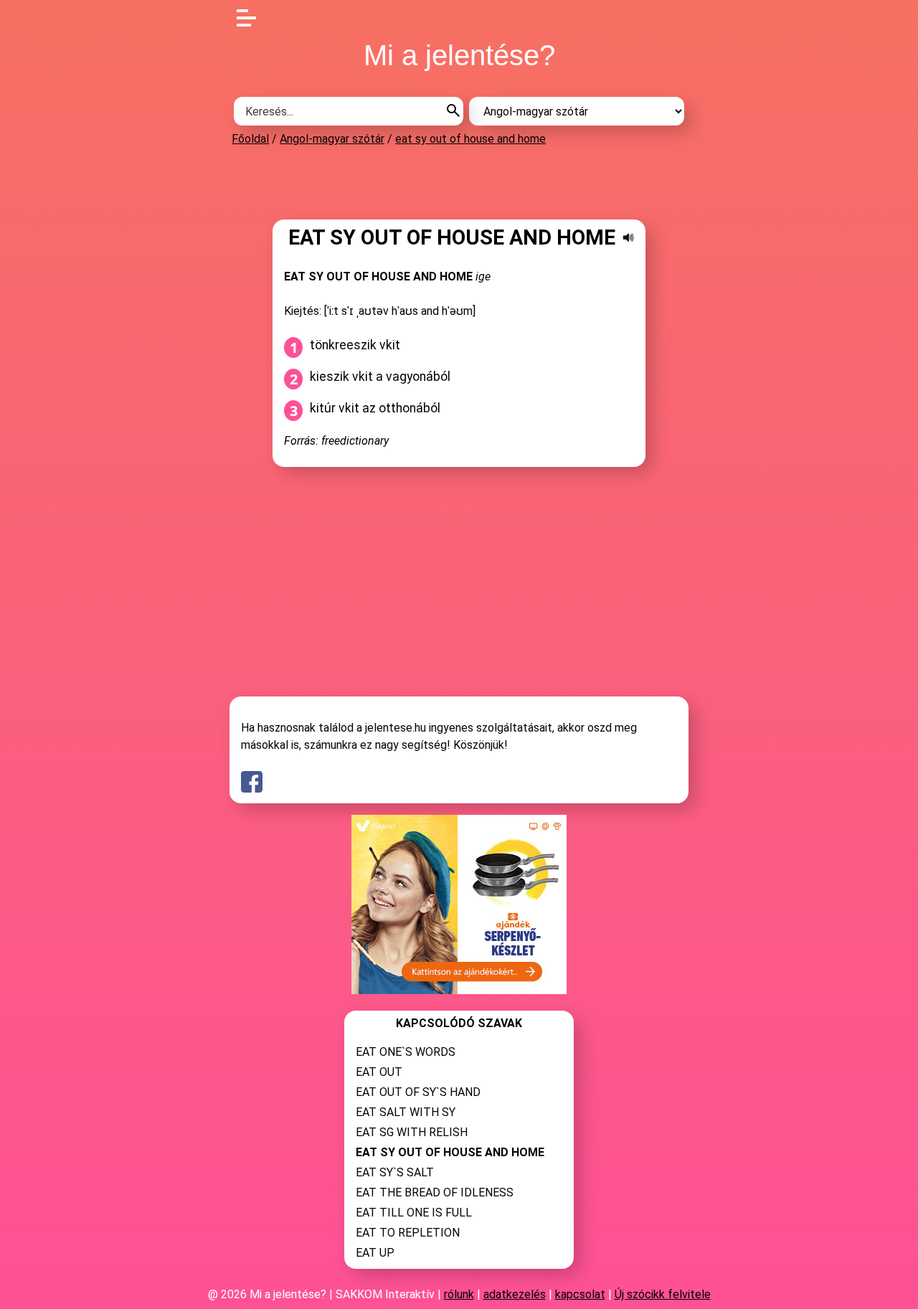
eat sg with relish (412, 1132)
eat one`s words (405, 1052)
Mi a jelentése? (459, 55)
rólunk (459, 1294)
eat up (375, 1253)
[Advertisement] (459, 182)
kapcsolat (580, 1294)
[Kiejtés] (628, 237)
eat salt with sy (405, 1112)
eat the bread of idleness (435, 1192)
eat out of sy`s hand (418, 1092)
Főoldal (250, 139)
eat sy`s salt (395, 1172)
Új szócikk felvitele (663, 1294)
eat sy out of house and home (470, 139)
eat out (379, 1072)
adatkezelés (514, 1294)
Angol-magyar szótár (332, 139)
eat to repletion (408, 1232)
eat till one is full (414, 1212)
